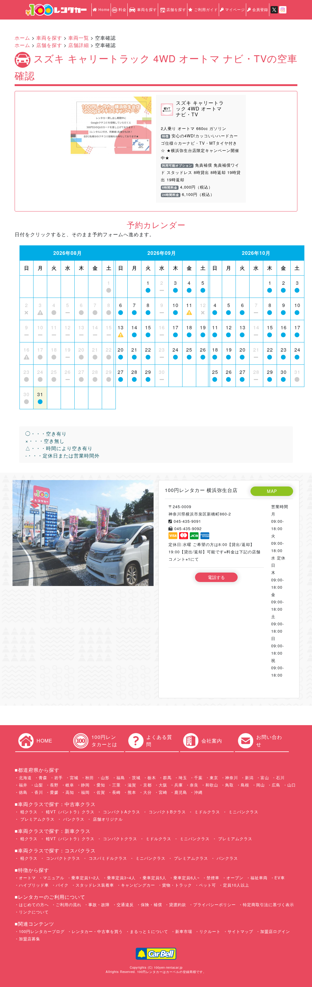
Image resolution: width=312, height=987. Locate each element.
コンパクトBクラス (166, 812)
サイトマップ (240, 931)
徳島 (23, 792)
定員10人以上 (236, 885)
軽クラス (28, 812)
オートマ (27, 877)
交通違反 (125, 904)
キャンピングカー (138, 885)
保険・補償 (151, 904)
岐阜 (70, 785)
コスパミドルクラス (107, 858)
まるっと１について (149, 931)
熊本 (132, 792)
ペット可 (207, 885)
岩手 (58, 777)
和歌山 (211, 785)
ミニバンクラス (242, 812)
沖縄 (198, 792)
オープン (234, 877)
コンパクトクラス (119, 838)
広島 (276, 785)
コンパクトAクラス (120, 812)
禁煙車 (213, 877)
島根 (245, 785)
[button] (77, 125)
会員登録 (259, 9)
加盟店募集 (29, 939)
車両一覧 (78, 37)
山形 (105, 777)
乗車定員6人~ (186, 877)
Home (103, 9)
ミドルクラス (206, 812)
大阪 (163, 785)
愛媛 (54, 792)
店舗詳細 (78, 45)
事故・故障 (99, 904)
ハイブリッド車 (34, 885)
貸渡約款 (177, 904)
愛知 (101, 785)
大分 (147, 792)
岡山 (260, 785)
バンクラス (73, 819)
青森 (43, 777)
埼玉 (183, 777)
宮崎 (163, 792)
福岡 (85, 792)
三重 (116, 785)
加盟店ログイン (275, 931)
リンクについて (34, 912)
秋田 (89, 777)
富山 (265, 777)
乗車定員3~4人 (121, 877)
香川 (38, 792)
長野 (54, 785)
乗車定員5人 (154, 877)
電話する (216, 577)
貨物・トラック (177, 885)
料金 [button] (121, 9)
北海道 (25, 777)
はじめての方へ (34, 904)
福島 (120, 777)
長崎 (116, 792)
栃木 (151, 777)
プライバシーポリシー (214, 904)
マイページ (234, 9)
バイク (62, 885)
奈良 (194, 785)
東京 (214, 777)
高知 (70, 792)
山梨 (38, 785)
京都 (147, 785)
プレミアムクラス (37, 819)
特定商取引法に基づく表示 (268, 904)
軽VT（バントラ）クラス (69, 812)
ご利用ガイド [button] (205, 9)
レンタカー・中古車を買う (97, 931)
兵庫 (178, 785)
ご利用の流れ (68, 904)
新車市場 (183, 931)
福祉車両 (259, 877)
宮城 (74, 777)
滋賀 (132, 785)
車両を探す (146, 9)
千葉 (198, 777)
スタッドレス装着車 (95, 885)
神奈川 (231, 777)
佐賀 (101, 792)
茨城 (136, 777)
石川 (280, 777)
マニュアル (53, 877)
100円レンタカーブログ (42, 931)
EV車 (280, 877)
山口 (291, 785)
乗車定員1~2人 (85, 877)
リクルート (210, 931)
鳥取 (229, 785)
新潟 (249, 777)
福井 (23, 785)
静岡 (85, 785)
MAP (272, 491)
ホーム (22, 37)
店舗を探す (176, 9)
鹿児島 (180, 792)
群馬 (167, 777)
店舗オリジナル (107, 819)
